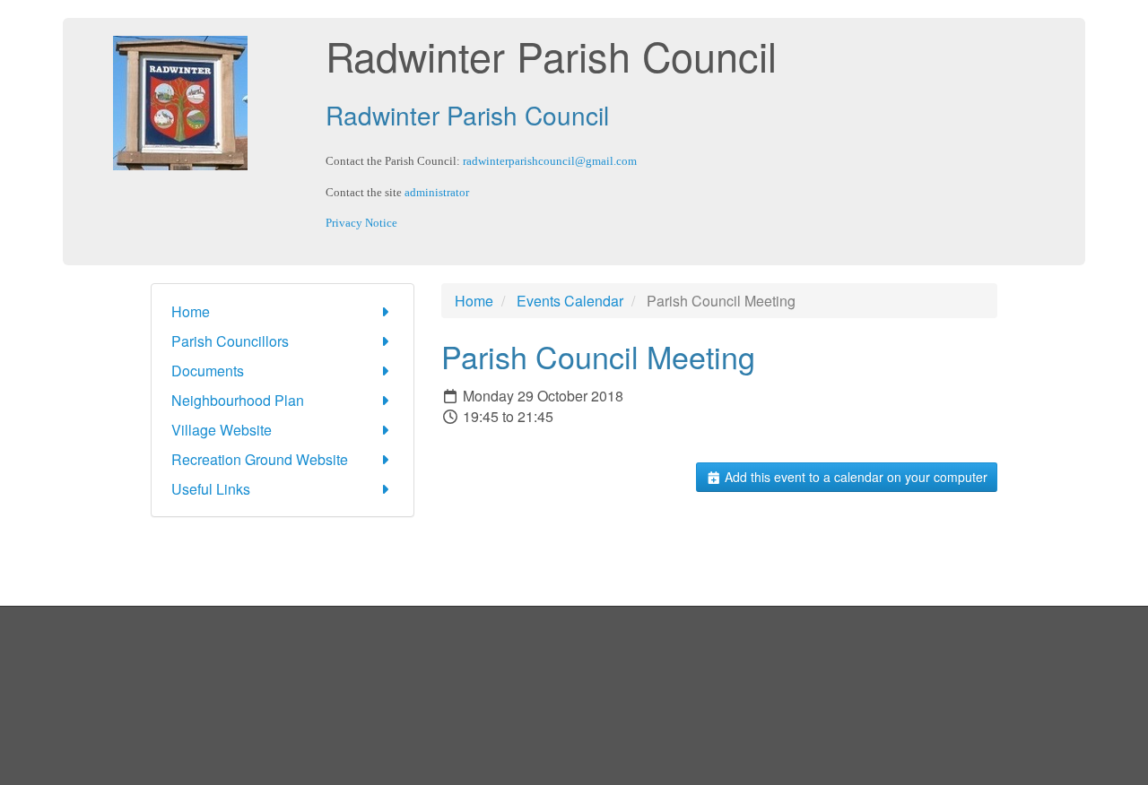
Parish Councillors (230, 341)
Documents (207, 370)
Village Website (221, 429)
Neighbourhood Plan (237, 400)
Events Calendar (570, 300)
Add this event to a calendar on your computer (854, 477)
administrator (436, 192)
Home (190, 311)
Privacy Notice (361, 222)
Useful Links (210, 489)
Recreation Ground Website (259, 459)
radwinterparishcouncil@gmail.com (550, 161)
